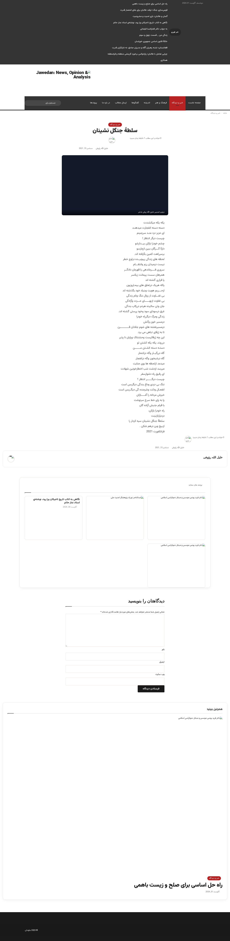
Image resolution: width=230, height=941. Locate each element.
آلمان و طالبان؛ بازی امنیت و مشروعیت (150, 16)
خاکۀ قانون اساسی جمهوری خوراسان (151, 41)
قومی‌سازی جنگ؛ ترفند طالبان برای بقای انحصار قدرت (143, 10)
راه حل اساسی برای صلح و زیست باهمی (149, 4)
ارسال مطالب (121, 103)
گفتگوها (135, 103)
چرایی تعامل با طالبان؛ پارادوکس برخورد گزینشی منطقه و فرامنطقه (137, 54)
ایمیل (161, 662)
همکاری (164, 60)
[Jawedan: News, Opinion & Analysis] (57, 80)
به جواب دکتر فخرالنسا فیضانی (153, 29)
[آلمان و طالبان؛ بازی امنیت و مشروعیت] (115, 518)
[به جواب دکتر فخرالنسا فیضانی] (176, 518)
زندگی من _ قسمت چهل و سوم (153, 35)
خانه (225, 113)
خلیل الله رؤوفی (102, 148)
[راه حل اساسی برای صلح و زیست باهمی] (176, 565)
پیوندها (93, 103)
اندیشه (147, 103)
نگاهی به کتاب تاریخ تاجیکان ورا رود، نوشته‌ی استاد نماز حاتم (140, 22)
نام (163, 649)
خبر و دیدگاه (177, 103)
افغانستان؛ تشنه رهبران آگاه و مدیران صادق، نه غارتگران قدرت (139, 48)
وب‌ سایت (159, 674)
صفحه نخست (194, 103)
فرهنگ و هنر (161, 103)
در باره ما (106, 103)
